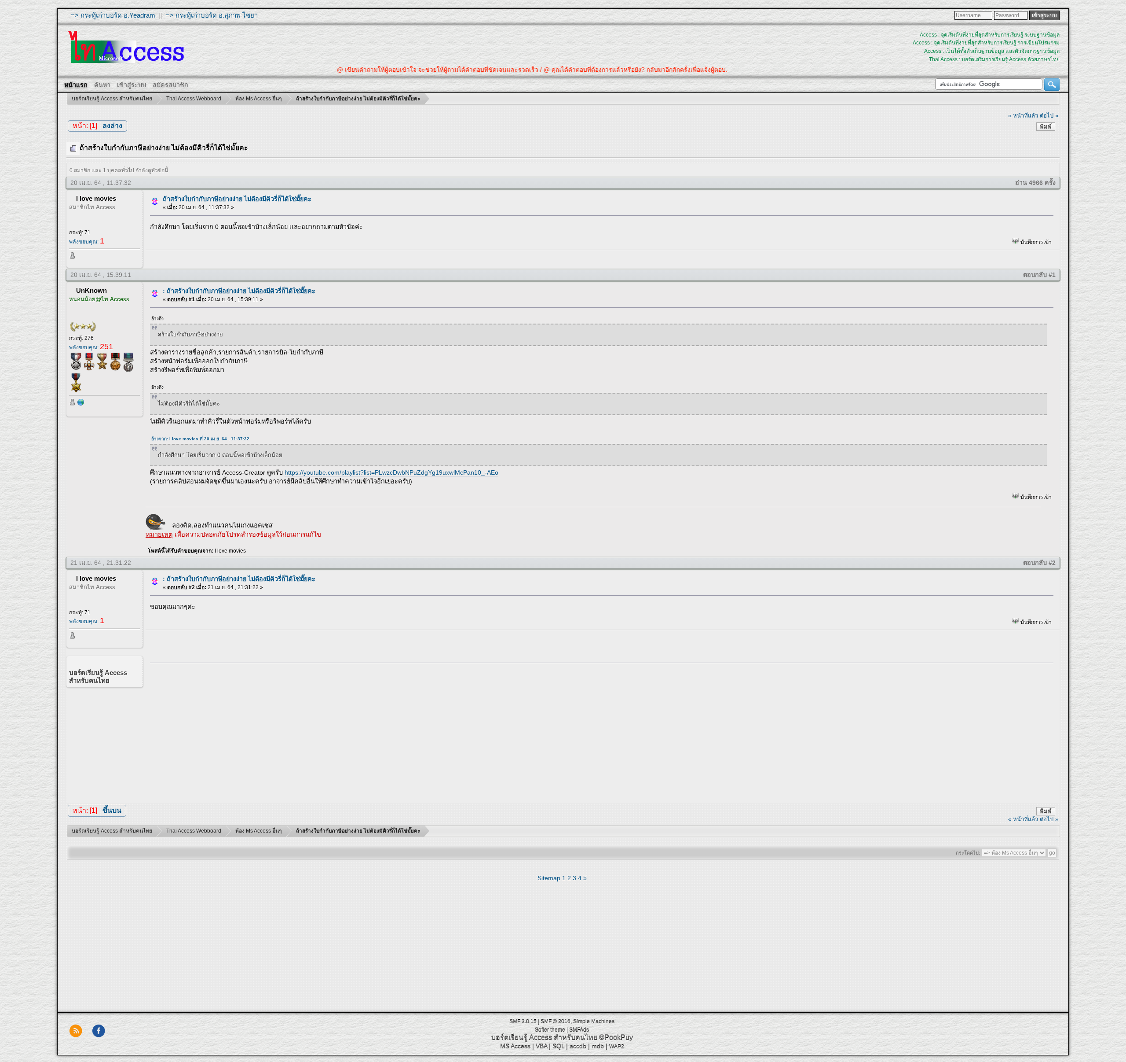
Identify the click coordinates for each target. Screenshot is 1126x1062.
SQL (558, 1045)
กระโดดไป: (968, 853)
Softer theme (550, 1029)
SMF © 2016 (555, 1021)
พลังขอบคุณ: (86, 242)
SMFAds (579, 1029)
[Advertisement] (599, 731)
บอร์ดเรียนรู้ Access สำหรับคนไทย (544, 1037)
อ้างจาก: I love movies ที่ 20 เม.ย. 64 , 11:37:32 (200, 438)
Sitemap (548, 877)
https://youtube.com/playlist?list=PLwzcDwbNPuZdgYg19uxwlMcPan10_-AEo (391, 472)
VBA (541, 1045)
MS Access (515, 1045)
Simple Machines (593, 1021)
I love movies (96, 198)
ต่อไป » (1049, 115)
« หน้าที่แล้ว (1023, 115)
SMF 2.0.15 (523, 1021)
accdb (578, 1045)
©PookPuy (616, 1037)
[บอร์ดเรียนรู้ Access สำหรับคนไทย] (80, 404)
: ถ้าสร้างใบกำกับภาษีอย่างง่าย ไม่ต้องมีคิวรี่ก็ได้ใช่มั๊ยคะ (239, 291)
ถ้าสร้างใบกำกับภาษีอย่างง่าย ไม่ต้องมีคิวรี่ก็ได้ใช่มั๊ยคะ (237, 199)
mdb (598, 1045)
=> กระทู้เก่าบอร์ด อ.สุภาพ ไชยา (212, 15)
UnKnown (91, 290)
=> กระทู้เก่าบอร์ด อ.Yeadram (113, 15)
